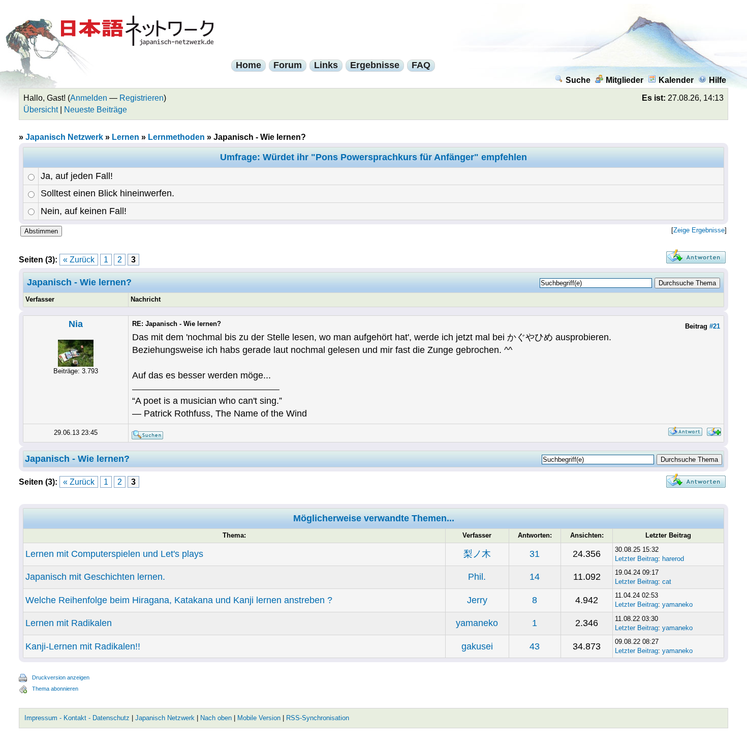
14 (535, 577)
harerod (673, 559)
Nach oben (216, 718)
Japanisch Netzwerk (64, 137)
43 (535, 646)
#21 (714, 326)
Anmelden (88, 98)
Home (248, 65)
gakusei (477, 646)
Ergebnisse (374, 65)
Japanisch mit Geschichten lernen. (95, 577)
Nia (76, 324)
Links (326, 65)
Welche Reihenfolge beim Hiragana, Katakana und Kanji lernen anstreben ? (178, 600)
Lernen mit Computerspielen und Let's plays (114, 554)
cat (666, 581)
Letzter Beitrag (636, 559)
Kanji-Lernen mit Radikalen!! (82, 646)
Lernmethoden (176, 137)
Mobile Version (259, 718)
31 (535, 554)
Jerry (477, 600)
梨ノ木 (477, 554)
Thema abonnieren (55, 689)
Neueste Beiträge (95, 109)
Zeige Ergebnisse (699, 230)
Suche (578, 80)
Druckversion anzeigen (60, 677)
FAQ (421, 65)
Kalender (676, 80)
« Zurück (79, 259)
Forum (287, 65)
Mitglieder (624, 80)
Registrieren (141, 98)
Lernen (125, 137)
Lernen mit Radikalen (68, 623)
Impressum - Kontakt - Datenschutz (77, 718)
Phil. (477, 577)
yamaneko (677, 604)
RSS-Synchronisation (317, 718)
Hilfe (717, 80)
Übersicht (40, 109)
